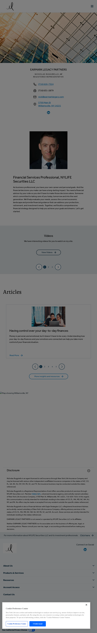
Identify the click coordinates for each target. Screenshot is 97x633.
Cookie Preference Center (16, 624)
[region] (46, 615)
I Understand (37, 624)
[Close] (86, 605)
